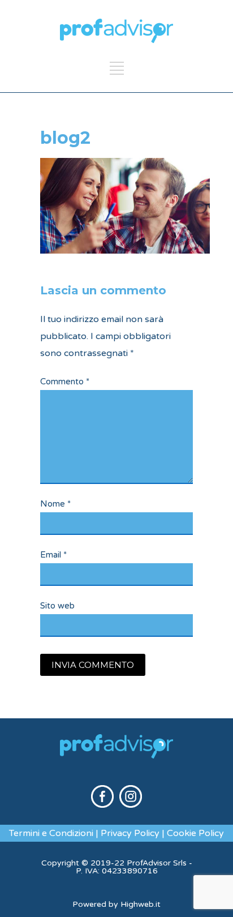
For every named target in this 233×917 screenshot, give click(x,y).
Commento (64, 381)
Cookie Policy (195, 833)
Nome (55, 504)
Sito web (57, 606)
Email (53, 555)
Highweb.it (140, 904)
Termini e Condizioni (51, 833)
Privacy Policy (130, 833)
